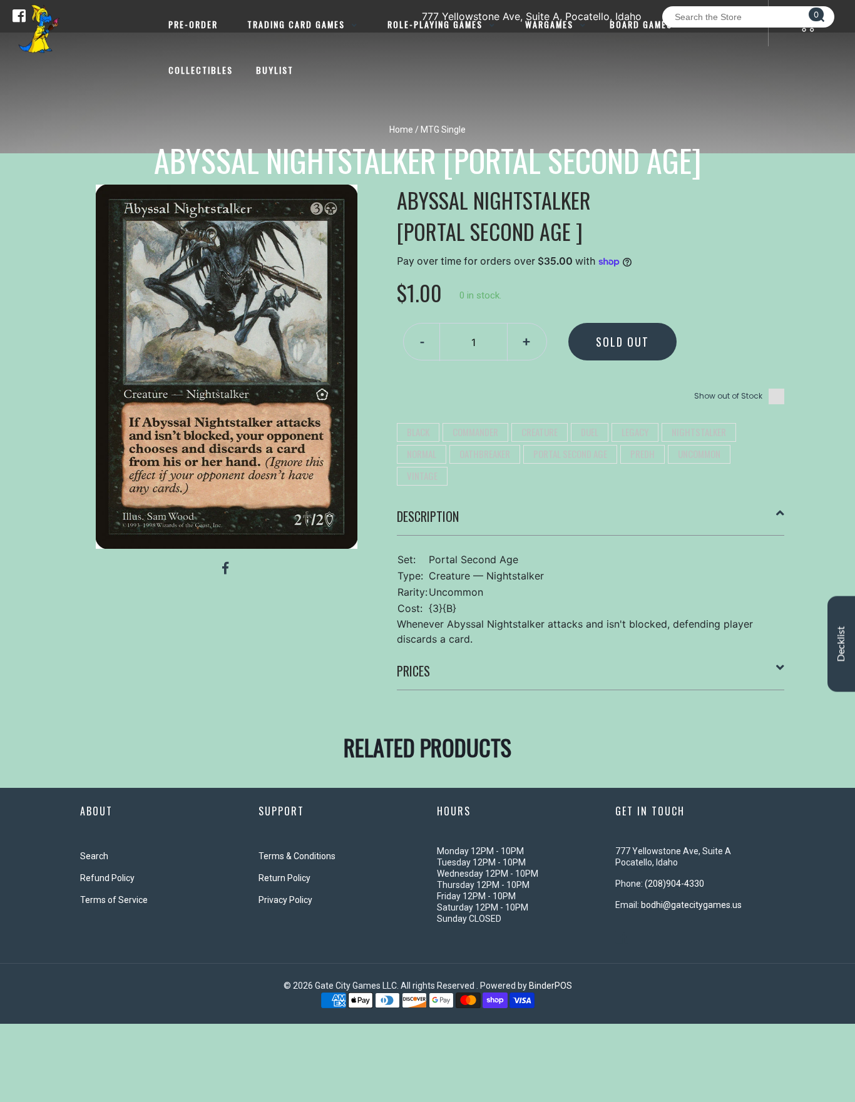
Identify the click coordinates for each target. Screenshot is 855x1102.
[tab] (591, 521)
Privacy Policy (285, 900)
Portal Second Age (570, 454)
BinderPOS (550, 986)
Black (418, 432)
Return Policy (284, 878)
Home (401, 130)
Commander (475, 432)
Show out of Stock (728, 395)
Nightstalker (699, 432)
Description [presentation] (428, 516)
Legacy (635, 432)
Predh (642, 454)
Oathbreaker (484, 454)
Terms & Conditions (297, 856)
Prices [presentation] (413, 670)
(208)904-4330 (674, 884)
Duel (589, 432)
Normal (421, 454)
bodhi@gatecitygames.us (691, 905)
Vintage (422, 475)
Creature (539, 432)
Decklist (841, 643)
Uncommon (699, 454)
